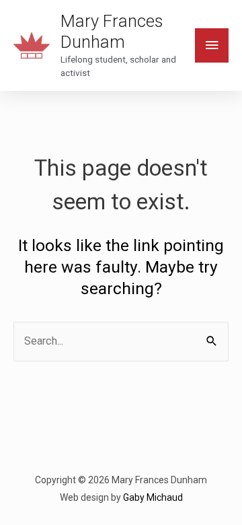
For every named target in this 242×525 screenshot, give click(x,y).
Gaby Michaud (153, 497)
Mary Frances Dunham (112, 31)
